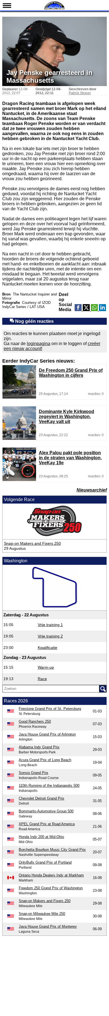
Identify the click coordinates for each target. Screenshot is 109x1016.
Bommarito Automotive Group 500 (46, 811)
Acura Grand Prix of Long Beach (45, 760)
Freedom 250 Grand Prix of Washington (51, 888)
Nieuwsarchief (92, 490)
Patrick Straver (80, 93)
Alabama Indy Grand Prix (39, 747)
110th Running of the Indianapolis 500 (49, 785)
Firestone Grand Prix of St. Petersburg (50, 709)
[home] (54, 9)
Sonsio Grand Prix (33, 773)
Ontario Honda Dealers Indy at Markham (51, 875)
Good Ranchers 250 (35, 721)
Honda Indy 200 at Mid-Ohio (41, 837)
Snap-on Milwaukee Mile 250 (42, 914)
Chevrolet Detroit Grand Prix (41, 798)
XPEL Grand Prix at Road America (47, 824)
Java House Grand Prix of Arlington (47, 734)
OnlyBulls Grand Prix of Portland (45, 862)
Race (42, 678)
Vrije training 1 (50, 624)
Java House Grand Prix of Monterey (48, 926)
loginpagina (38, 343)
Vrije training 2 (50, 636)
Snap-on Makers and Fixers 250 (32, 543)
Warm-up (46, 667)
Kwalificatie (47, 647)
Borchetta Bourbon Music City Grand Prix (52, 850)
